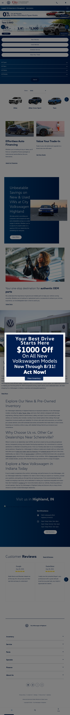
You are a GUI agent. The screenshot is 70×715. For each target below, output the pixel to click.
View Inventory (34, 378)
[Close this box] (65, 332)
